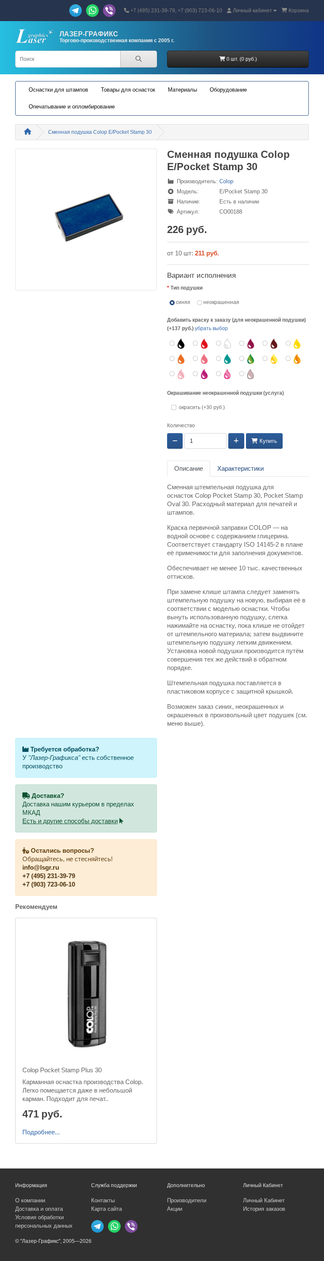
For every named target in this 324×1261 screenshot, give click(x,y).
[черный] (178, 343)
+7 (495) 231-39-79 (48, 876)
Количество (181, 425)
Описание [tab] (188, 468)
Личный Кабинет (264, 1200)
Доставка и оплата (39, 1209)
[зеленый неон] (247, 358)
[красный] (201, 343)
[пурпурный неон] (201, 374)
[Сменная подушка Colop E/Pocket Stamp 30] (86, 222)
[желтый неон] (270, 358)
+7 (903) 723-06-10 (48, 884)
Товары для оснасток (128, 90)
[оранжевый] (178, 358)
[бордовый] (247, 343)
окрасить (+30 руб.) (202, 407)
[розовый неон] (178, 374)
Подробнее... (41, 1132)
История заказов (264, 1209)
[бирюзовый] (224, 358)
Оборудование (228, 90)
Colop (226, 181)
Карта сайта (106, 1209)
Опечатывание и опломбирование (72, 106)
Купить (267, 441)
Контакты (103, 1200)
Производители (186, 1200)
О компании (30, 1200)
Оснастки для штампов (58, 90)
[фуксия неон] (224, 374)
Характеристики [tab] (240, 468)
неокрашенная (220, 302)
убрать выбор (211, 328)
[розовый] (201, 358)
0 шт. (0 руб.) (241, 59)
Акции (174, 1209)
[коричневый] (270, 343)
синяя (182, 302)
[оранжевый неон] (294, 358)
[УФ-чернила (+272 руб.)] (247, 374)
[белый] (224, 343)
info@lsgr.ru (40, 867)
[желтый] (294, 343)
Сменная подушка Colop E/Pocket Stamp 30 (100, 132)
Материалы (182, 90)
